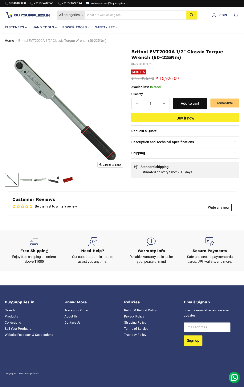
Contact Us (72, 322)
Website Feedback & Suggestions (29, 335)
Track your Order (76, 310)
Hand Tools (43, 27)
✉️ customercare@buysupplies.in (107, 3)
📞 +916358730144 (70, 3)
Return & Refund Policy (140, 310)
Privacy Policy (134, 316)
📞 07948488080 (15, 3)
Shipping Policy (135, 322)
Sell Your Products (18, 328)
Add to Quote (225, 102)
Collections (13, 322)
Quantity (137, 94)
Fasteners (15, 27)
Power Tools (75, 27)
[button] (220, 15)
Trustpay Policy (135, 335)
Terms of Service (136, 328)
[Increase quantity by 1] (164, 103)
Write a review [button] (219, 207)
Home (9, 41)
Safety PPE (105, 27)
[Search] (191, 15)
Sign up (193, 340)
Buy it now (185, 118)
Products (11, 316)
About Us (71, 316)
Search (10, 310)
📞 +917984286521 (42, 3)
